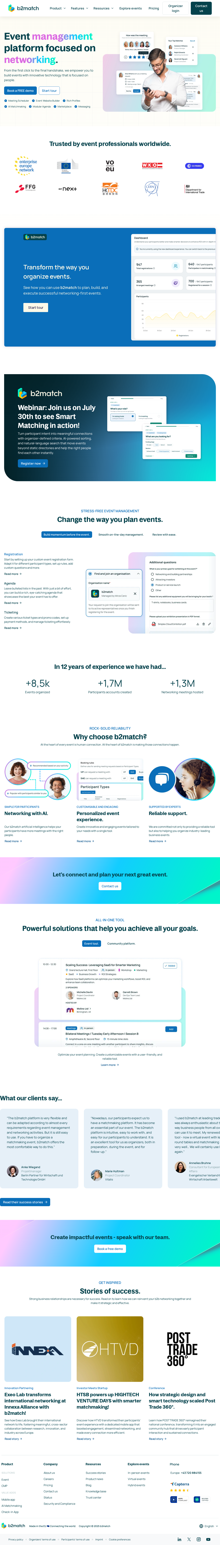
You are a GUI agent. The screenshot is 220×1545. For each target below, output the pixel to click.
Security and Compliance (59, 1504)
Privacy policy (15, 1539)
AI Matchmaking (12, 1506)
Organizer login (175, 8)
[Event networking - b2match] (23, 8)
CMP (4, 1486)
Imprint (99, 1539)
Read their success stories (23, 1202)
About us (49, 1473)
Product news (94, 1479)
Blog (88, 1485)
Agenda (9, 583)
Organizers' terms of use (42, 1539)
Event (5, 1480)
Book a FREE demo (20, 91)
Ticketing (11, 612)
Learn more (108, 1065)
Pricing (154, 8)
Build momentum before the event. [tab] (67, 534)
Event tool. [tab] (91, 943)
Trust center (93, 1497)
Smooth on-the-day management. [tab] (121, 534)
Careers (49, 1479)
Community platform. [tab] (121, 943)
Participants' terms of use (75, 1539)
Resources (101, 8)
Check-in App (10, 1512)
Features (77, 8)
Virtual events (136, 1479)
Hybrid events (136, 1485)
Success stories (96, 1473)
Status (48, 1497)
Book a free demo (110, 1249)
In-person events (138, 1473)
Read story (12, 1439)
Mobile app (8, 1499)
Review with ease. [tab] (164, 534)
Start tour (49, 91)
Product (56, 8)
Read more (11, 574)
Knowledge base (96, 1491)
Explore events (130, 8)
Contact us (201, 8)
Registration (13, 554)
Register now (31, 463)
